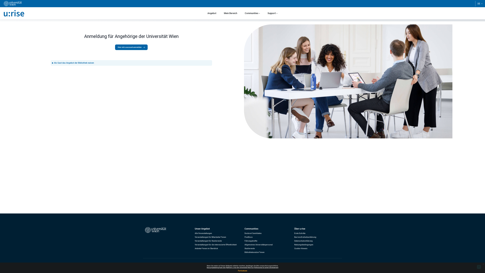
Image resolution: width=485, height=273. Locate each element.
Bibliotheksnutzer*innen (254, 252)
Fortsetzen (242, 271)
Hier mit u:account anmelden (130, 47)
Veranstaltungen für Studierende (208, 241)
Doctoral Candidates (253, 233)
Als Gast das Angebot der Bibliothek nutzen (74, 63)
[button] (480, 3)
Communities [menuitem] (251, 13)
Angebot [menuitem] (212, 13)
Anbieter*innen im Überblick (206, 248)
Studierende (250, 248)
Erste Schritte (299, 233)
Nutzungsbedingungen (303, 245)
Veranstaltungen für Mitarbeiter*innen (210, 237)
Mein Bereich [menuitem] (230, 13)
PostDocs (249, 237)
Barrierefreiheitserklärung (305, 237)
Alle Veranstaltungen (203, 233)
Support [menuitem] (272, 13)
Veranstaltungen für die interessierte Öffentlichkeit (216, 245)
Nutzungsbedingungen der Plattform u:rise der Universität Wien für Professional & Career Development (242, 267)
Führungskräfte (251, 241)
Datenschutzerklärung (303, 241)
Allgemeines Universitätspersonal (259, 245)
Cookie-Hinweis (300, 248)
